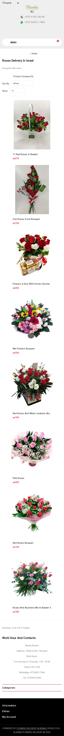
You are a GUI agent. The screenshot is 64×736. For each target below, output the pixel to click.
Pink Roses (18, 478)
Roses (34, 53)
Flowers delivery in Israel (32, 728)
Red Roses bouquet (23, 543)
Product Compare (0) (23, 76)
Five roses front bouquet (26, 219)
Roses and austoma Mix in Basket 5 (32, 607)
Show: (5, 91)
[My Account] (59, 3)
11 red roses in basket (25, 154)
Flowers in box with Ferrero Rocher (31, 284)
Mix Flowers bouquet (24, 348)
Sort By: (6, 83)
